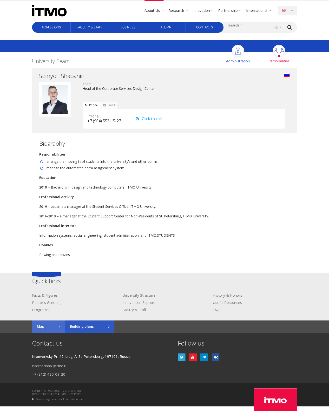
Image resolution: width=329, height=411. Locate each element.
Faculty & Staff (90, 27)
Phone (93, 105)
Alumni (166, 27)
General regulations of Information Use (59, 399)
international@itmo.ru (49, 365)
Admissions (51, 27)
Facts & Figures (45, 295)
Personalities (279, 61)
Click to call (152, 119)
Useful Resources (227, 302)
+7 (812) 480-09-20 (48, 374)
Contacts (204, 27)
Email (111, 105)
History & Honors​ (227, 295)
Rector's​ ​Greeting (47, 302)
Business (127, 27)
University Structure (139, 295)
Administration (238, 61)
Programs (40, 309)
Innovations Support (139, 302)
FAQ (216, 309)
